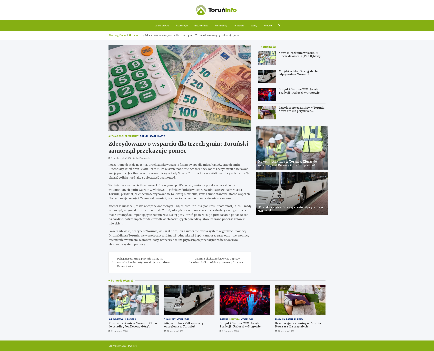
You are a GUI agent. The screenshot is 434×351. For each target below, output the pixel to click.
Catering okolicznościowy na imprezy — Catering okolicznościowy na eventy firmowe (216, 260)
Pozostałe (239, 25)
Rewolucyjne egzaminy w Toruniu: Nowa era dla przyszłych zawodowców (302, 111)
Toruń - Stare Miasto (152, 136)
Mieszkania (130, 319)
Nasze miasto (201, 25)
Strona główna (162, 25)
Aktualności (182, 25)
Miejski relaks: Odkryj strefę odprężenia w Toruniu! (298, 73)
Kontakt (268, 25)
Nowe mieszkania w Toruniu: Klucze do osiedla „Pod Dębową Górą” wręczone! (299, 56)
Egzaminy (291, 319)
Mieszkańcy (221, 25)
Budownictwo (116, 319)
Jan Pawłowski (142, 158)
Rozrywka (234, 319)
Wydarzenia (183, 319)
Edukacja (280, 319)
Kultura (224, 319)
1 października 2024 (121, 158)
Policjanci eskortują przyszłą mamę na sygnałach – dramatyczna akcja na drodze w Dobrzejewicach (143, 262)
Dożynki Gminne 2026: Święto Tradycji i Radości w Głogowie (299, 91)
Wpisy (254, 25)
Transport (170, 319)
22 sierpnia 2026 (119, 331)
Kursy (300, 319)
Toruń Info (132, 345)
